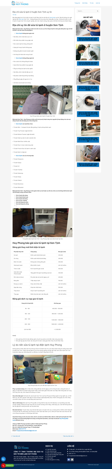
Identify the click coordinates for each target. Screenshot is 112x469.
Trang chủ (77, 3)
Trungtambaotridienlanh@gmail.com (26, 430)
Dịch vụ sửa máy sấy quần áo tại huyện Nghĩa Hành (88, 39)
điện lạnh (21, 19)
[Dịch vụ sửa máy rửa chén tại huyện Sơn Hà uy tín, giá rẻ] (88, 127)
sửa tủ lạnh (53, 17)
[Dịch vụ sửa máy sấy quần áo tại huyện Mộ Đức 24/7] (88, 52)
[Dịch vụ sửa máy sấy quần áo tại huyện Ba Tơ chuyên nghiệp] (88, 76)
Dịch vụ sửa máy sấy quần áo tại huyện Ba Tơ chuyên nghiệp (88, 88)
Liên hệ (98, 3)
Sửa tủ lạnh (19, 33)
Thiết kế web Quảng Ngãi (93, 464)
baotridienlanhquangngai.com (27, 464)
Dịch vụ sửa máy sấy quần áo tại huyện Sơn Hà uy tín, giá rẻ (88, 114)
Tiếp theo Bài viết (68, 436)
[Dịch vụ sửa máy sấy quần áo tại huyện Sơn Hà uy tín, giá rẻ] (88, 102)
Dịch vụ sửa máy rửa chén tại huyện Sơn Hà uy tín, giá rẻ (88, 140)
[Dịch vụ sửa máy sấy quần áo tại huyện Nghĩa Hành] (88, 27)
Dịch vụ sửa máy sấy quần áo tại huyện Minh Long (88, 164)
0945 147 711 (22, 429)
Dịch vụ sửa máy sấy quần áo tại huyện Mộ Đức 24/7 (88, 63)
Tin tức (92, 3)
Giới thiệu (85, 3)
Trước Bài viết (15, 436)
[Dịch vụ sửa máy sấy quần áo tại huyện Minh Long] (88, 153)
